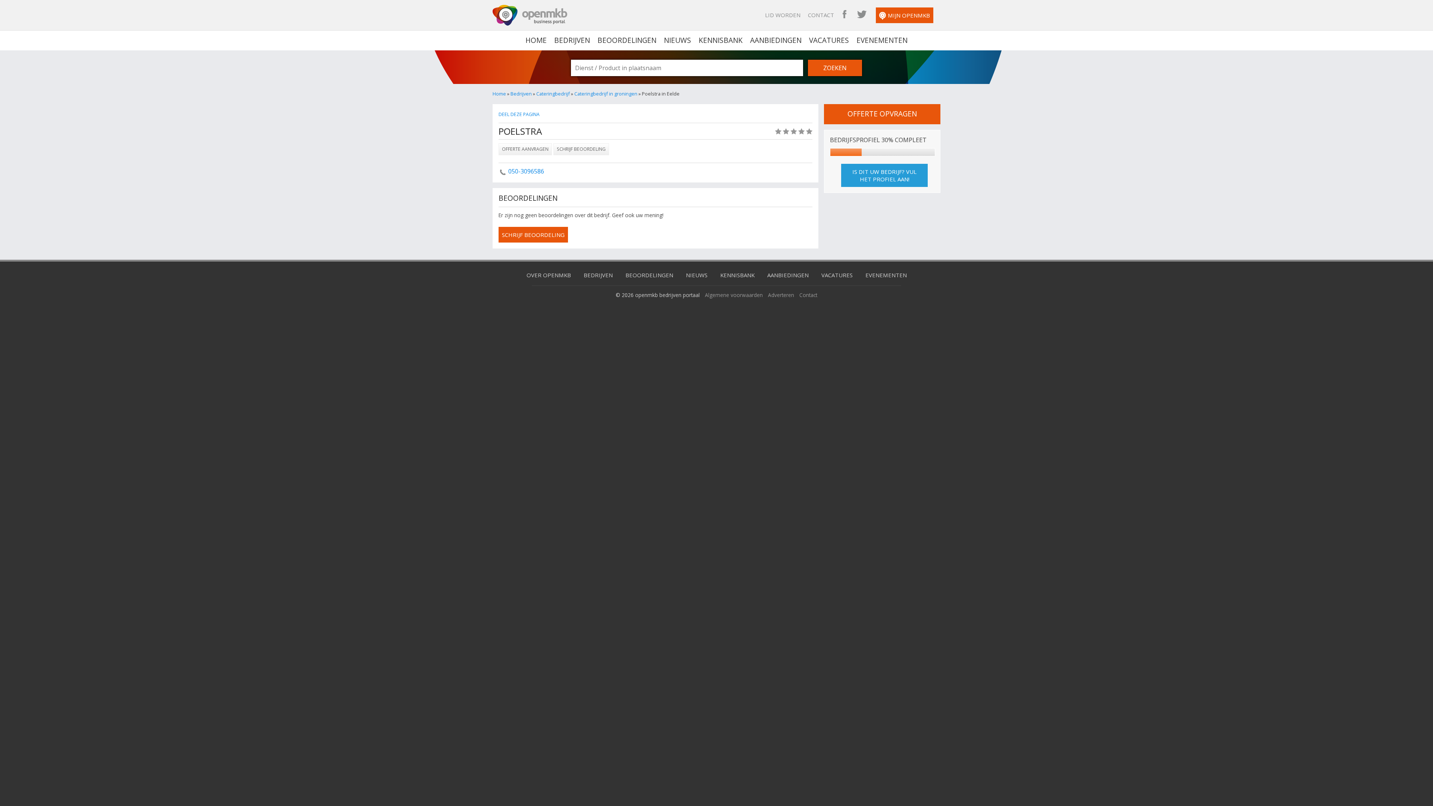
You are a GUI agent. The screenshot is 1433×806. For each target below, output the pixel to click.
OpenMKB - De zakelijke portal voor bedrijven (530, 15)
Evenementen (882, 40)
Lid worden (782, 15)
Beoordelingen (626, 40)
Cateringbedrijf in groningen (605, 93)
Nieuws (677, 40)
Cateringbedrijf (553, 93)
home (536, 40)
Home (499, 93)
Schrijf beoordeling (581, 149)
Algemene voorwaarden (734, 295)
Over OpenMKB (549, 275)
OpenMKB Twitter (861, 14)
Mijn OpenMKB (909, 15)
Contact (821, 15)
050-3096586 (526, 171)
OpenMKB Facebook (844, 14)
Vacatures (829, 40)
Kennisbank (721, 40)
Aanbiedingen (776, 40)
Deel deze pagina (519, 114)
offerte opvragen (882, 114)
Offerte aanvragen (525, 149)
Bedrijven (572, 40)
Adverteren (781, 295)
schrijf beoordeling (533, 234)
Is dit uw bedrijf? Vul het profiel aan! (884, 175)
